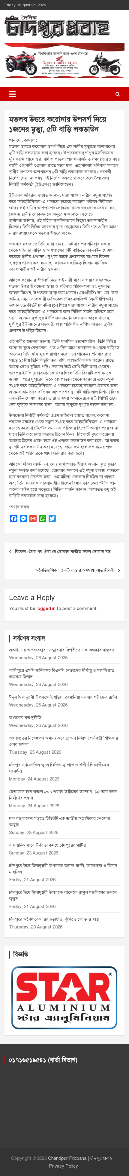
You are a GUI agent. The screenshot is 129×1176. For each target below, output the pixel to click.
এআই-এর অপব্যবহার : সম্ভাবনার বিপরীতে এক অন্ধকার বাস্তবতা (62, 650)
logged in (46, 608)
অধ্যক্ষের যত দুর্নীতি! (26, 717)
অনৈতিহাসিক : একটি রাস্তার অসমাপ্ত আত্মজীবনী (74, 570)
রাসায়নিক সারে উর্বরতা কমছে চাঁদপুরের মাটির (48, 845)
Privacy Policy (63, 1166)
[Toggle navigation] (12, 94)
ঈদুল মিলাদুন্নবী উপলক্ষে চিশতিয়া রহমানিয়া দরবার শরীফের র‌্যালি (63, 697)
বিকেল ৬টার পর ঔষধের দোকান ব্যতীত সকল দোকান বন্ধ (62, 551)
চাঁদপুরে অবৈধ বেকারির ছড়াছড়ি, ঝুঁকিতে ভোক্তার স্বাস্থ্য (54, 919)
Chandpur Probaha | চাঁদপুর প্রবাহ (80, 1158)
